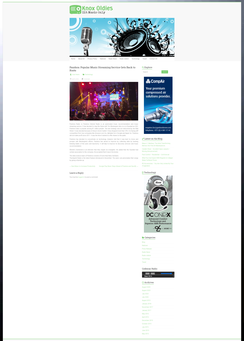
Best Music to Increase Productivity (82, 166)
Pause (147, 273)
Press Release (147, 249)
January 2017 (146, 310)
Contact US (153, 59)
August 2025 (146, 287)
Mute (152, 273)
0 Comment (87, 79)
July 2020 (145, 297)
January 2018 (146, 304)
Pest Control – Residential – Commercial (155, 155)
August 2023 (146, 290)
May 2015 (145, 334)
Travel (145, 59)
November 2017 (147, 307)
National (103, 59)
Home (73, 59)
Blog (143, 242)
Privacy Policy (92, 59)
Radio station (124, 59)
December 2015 (147, 320)
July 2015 (145, 327)
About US (81, 59)
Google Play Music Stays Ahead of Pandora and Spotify (118, 166)
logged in (81, 177)
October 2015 (146, 324)
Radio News (113, 59)
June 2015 (145, 330)
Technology (136, 59)
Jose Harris (75, 74)
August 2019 (146, 300)
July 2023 (145, 294)
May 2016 (145, 314)
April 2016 (145, 317)
